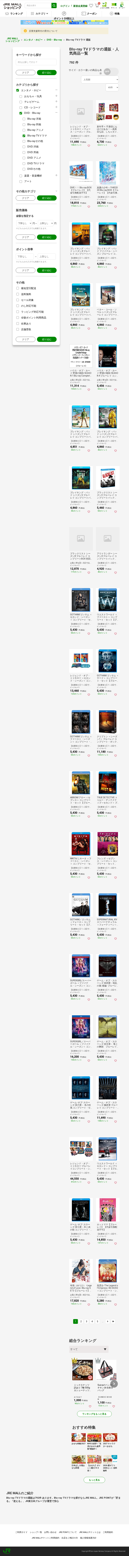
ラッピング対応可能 (32, 311)
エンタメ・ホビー (33, 39)
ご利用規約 (108, 1532)
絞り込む (47, 72)
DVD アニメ (34, 157)
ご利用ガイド (21, 1532)
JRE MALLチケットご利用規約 (45, 1538)
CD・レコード (32, 107)
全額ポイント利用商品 (33, 317)
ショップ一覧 (36, 1532)
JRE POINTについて (68, 1532)
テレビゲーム (31, 101)
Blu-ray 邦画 (34, 124)
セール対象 (27, 300)
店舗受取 (26, 329)
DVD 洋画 (33, 146)
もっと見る (94, 1480)
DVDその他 (33, 169)
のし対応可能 (28, 306)
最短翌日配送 (28, 288)
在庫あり (26, 323)
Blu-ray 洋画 (34, 118)
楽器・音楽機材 (33, 175)
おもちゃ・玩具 (33, 96)
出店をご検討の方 (70, 1538)
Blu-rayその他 (35, 141)
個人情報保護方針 (88, 1538)
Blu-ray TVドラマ (37, 135)
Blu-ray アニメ (35, 130)
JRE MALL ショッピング (13, 40)
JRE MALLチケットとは (90, 1532)
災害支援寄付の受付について (43, 31)
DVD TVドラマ (35, 163)
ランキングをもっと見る (94, 1414)
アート (28, 181)
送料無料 (26, 294)
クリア (25, 72)
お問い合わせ (50, 1532)
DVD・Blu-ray (54, 39)
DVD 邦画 (33, 152)
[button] (114, 1384)
